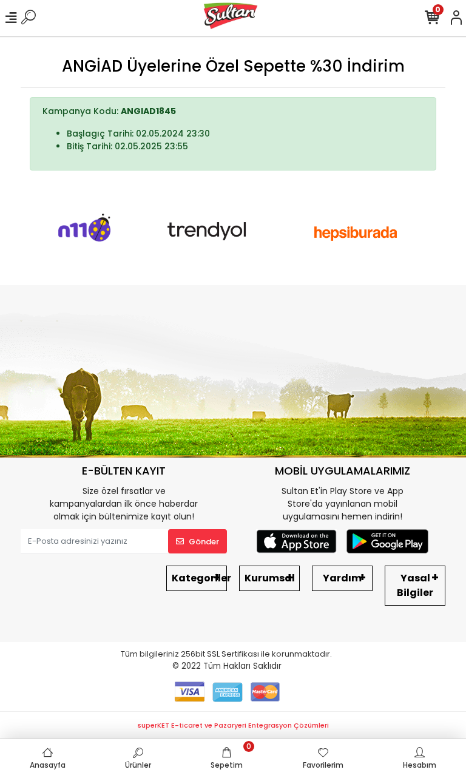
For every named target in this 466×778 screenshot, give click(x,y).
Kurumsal (270, 578)
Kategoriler (199, 578)
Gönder (204, 541)
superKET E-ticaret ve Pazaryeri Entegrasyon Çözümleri (233, 725)
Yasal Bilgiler (415, 585)
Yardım (342, 578)
